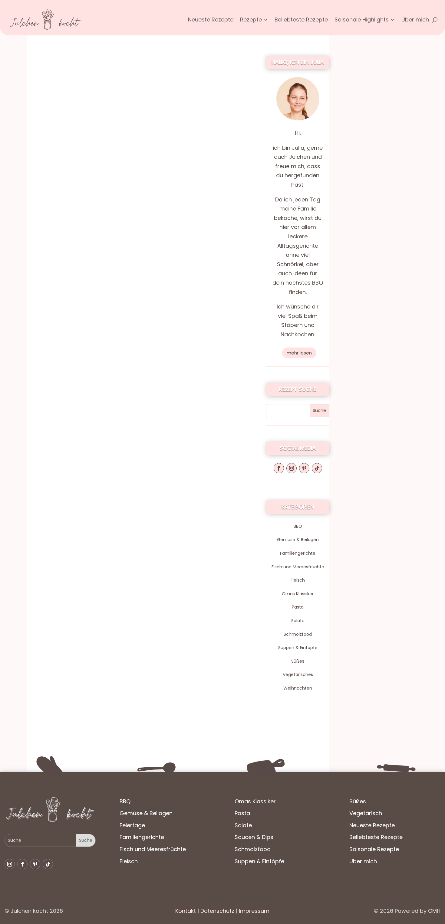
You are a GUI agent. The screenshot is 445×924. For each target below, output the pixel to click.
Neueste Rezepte (210, 20)
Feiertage (132, 825)
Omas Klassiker (298, 594)
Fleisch (298, 580)
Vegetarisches (298, 674)
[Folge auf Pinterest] (304, 468)
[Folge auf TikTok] (317, 468)
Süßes (297, 661)
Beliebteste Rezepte (301, 20)
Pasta (298, 607)
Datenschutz (216, 911)
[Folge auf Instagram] (291, 468)
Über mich (415, 20)
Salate (298, 621)
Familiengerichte (297, 553)
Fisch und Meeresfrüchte (298, 567)
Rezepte (251, 20)
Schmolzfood (298, 634)
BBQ (298, 526)
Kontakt (185, 911)
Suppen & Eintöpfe (298, 648)
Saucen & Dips (254, 837)
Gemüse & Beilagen (298, 540)
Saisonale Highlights (362, 20)
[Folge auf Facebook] (279, 468)
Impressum (254, 911)
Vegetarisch (365, 813)
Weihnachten (297, 688)
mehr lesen (299, 353)
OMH (434, 911)
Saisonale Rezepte (374, 849)
